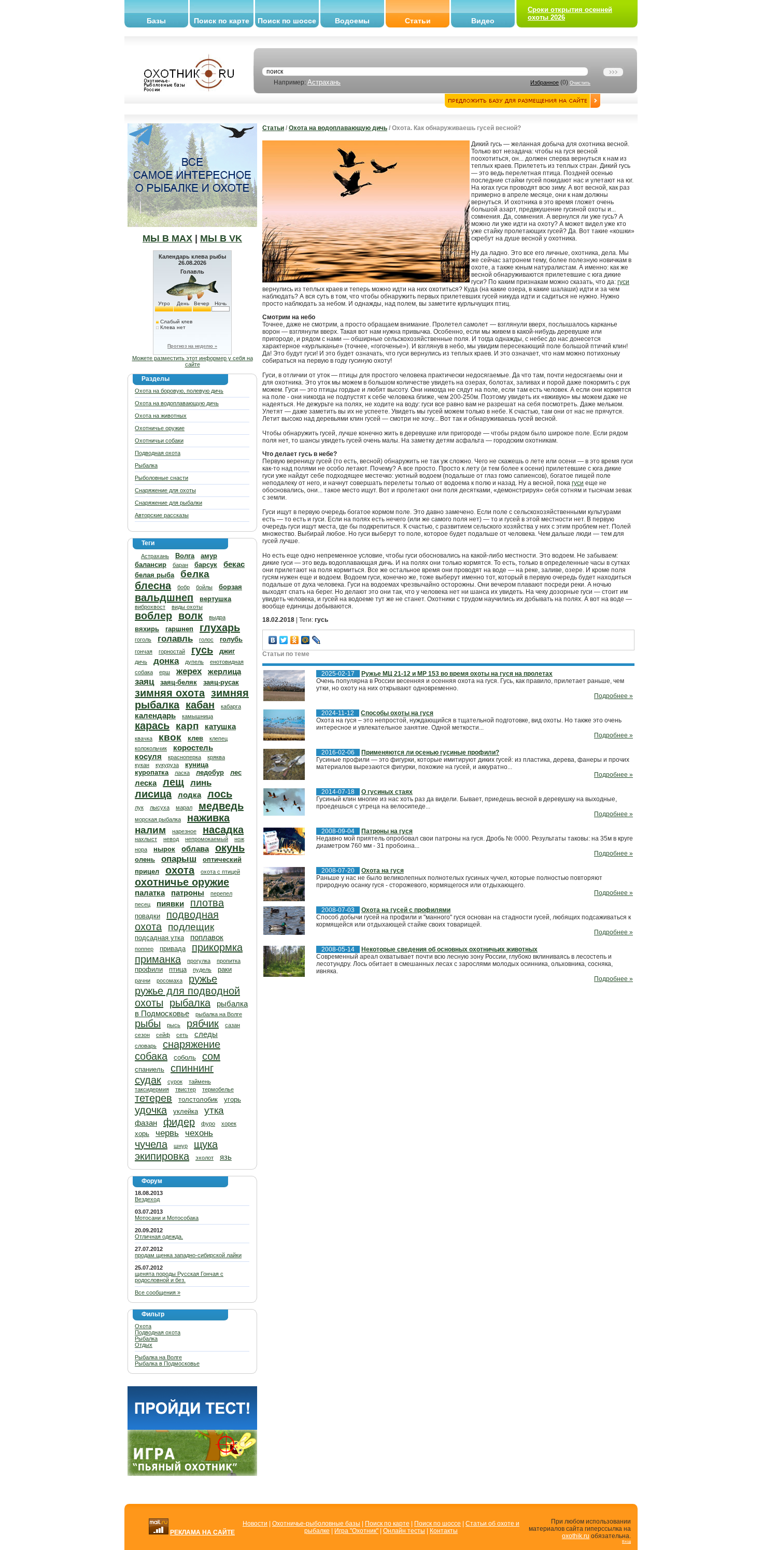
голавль (175, 639)
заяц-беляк (178, 682)
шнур (181, 1146)
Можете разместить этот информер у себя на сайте (192, 361)
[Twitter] (283, 640)
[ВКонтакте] (272, 640)
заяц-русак (221, 682)
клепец (218, 738)
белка (194, 573)
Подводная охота (157, 453)
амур (209, 556)
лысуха (160, 807)
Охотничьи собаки (159, 440)
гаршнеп (179, 629)
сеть (182, 1035)
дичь (141, 662)
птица (178, 969)
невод (171, 839)
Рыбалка (146, 465)
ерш (164, 672)
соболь (185, 1057)
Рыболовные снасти (161, 478)
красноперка (184, 757)
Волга (184, 556)
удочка (151, 1110)
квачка (143, 738)
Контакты (444, 1530)
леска (146, 782)
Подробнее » (613, 696)
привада (173, 948)
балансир (150, 564)
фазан (146, 1122)
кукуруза (167, 765)
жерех (189, 671)
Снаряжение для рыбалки (168, 503)
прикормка (217, 947)
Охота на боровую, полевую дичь (179, 391)
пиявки (170, 903)
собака (151, 1056)
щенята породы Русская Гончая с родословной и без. (179, 1277)
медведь (221, 806)
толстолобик (198, 1099)
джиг (227, 651)
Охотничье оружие (160, 428)
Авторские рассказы (162, 515)
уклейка (185, 1111)
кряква (216, 757)
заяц (144, 682)
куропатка (151, 772)
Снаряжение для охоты (165, 490)
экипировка (162, 1156)
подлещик (191, 926)
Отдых (143, 1345)
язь (226, 1157)
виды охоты (187, 607)
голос (206, 639)
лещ (173, 782)
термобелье (218, 1089)
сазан (232, 1025)
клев (195, 738)
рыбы (148, 1023)
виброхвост (150, 607)
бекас (234, 564)
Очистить (580, 83)
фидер (179, 1122)
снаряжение (191, 1044)
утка (214, 1110)
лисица (153, 794)
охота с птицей (220, 872)
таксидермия (152, 1089)
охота (179, 870)
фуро (208, 1123)
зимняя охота (170, 693)
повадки (147, 916)
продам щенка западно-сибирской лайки (188, 1255)
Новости (255, 1523)
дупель (194, 662)
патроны (187, 892)
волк (190, 615)
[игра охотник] (192, 1474)
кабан (200, 704)
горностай (172, 651)
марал (184, 807)
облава (195, 848)
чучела (151, 1144)
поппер (144, 949)
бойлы (204, 587)
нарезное (184, 831)
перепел (221, 893)
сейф (163, 1035)
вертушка (215, 599)
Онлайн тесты (404, 1530)
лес (236, 772)
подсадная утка (159, 938)
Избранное (544, 82)
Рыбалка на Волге (158, 1357)
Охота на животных (161, 416)
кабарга (231, 706)
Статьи (418, 21)
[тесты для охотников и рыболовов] (192, 1428)
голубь (231, 639)
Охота (143, 1326)
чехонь (199, 1133)
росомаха (169, 980)
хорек (228, 1123)
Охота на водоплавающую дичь (177, 403)
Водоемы (352, 21)
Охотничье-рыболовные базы (316, 1523)
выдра (217, 617)
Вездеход (147, 1199)
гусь (202, 650)
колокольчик (151, 748)
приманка (158, 959)
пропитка (229, 961)
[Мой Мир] (305, 640)
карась (152, 725)
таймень (200, 1081)
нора (141, 849)
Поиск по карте (221, 21)
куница (196, 765)
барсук (205, 564)
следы (206, 1034)
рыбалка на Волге (218, 1014)
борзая (230, 587)
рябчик (203, 1023)
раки (225, 969)
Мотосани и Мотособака (167, 1218)
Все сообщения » (157, 1292)
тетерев (153, 1098)
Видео (483, 21)
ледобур (210, 772)
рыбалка (190, 1002)
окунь (230, 848)
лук (139, 807)
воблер (153, 615)
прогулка (198, 961)
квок (170, 737)
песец (142, 904)
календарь (155, 715)
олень (145, 859)
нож (239, 839)
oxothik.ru (575, 1536)
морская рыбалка (158, 819)
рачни (142, 980)
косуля (148, 756)
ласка (182, 773)
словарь (146, 1046)
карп (187, 725)
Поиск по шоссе (287, 21)
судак (148, 1080)
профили (149, 969)
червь (167, 1133)
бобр (183, 587)
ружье (203, 979)
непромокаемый (206, 839)
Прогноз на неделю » (192, 346)
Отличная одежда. (159, 1236)
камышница (197, 716)
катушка (220, 726)
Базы (156, 21)
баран (180, 565)
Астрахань (324, 82)
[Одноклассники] (294, 640)
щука (206, 1144)
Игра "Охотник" (356, 1530)
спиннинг (192, 1068)
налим (150, 829)
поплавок (206, 937)
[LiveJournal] (316, 640)
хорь (142, 1133)
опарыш (178, 859)
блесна (153, 585)
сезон (142, 1035)
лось (219, 794)
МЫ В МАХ (167, 238)
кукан (142, 765)
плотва (207, 902)
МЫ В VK (221, 238)
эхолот (204, 1158)
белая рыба (154, 575)
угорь (232, 1099)
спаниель (149, 1069)
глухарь (220, 627)
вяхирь (147, 629)
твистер (185, 1089)
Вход (626, 1541)
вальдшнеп (164, 597)
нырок (164, 849)
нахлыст (146, 839)
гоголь (143, 639)
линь (200, 783)
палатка (150, 892)
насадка (223, 829)
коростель (193, 747)
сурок (174, 1081)
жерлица (224, 671)
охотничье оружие (182, 882)
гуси (623, 282)
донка (166, 661)
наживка (208, 817)
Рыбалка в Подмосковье (167, 1363)
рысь (173, 1025)
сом (211, 1056)
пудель (202, 969)
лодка (189, 794)
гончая (143, 651)
